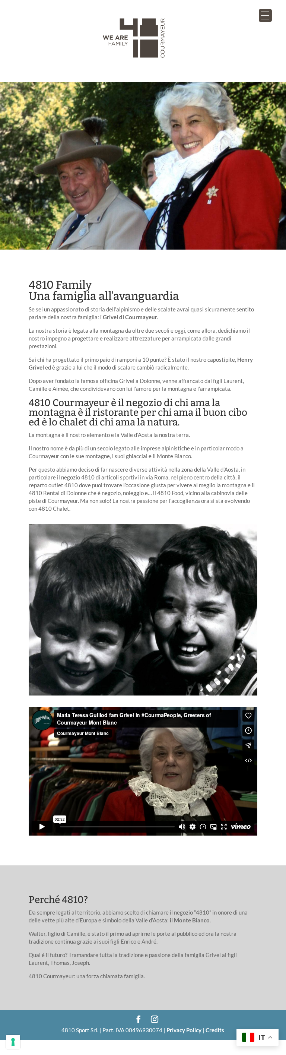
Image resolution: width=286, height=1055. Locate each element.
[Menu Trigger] (265, 15)
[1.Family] (143, 693)
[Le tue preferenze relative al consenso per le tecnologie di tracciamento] (13, 1042)
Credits (215, 1030)
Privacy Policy (183, 1030)
